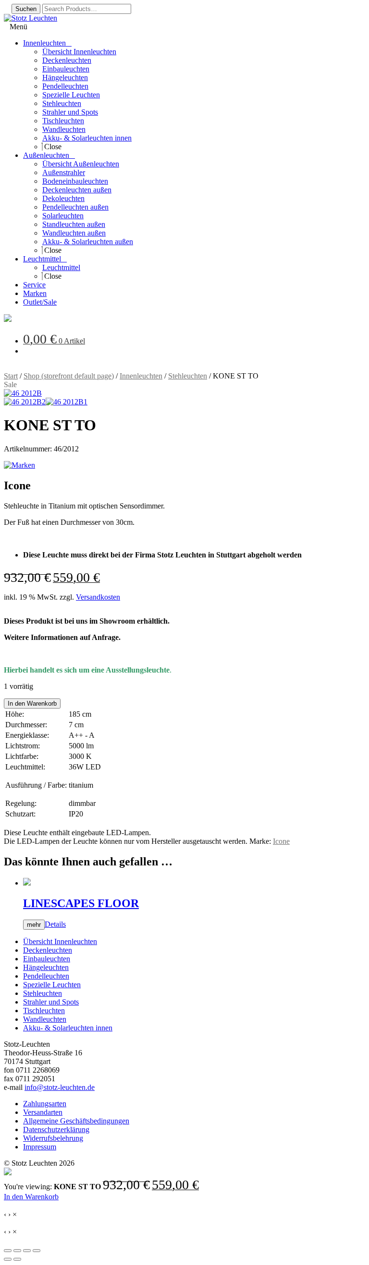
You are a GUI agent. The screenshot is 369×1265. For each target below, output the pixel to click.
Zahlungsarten (44, 1103)
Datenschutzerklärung (56, 1129)
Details (55, 924)
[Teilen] (27, 1250)
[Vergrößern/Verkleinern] (8, 1250)
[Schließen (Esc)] (36, 1250)
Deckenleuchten (47, 950)
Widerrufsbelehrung (53, 1138)
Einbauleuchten (46, 959)
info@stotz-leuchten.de (60, 1087)
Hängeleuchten (46, 967)
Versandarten (42, 1112)
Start (11, 376)
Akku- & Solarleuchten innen (67, 1028)
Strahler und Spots (51, 1002)
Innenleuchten (141, 376)
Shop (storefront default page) (69, 376)
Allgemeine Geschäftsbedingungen (76, 1121)
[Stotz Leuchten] (8, 319)
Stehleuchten (187, 376)
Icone (281, 841)
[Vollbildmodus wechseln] (17, 1250)
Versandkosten (98, 597)
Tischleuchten (44, 1010)
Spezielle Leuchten (52, 985)
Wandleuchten (44, 1019)
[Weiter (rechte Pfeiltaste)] (17, 1259)
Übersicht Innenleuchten (60, 941)
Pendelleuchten (46, 976)
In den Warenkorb (32, 703)
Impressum (39, 1147)
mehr (34, 924)
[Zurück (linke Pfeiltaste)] (8, 1259)
